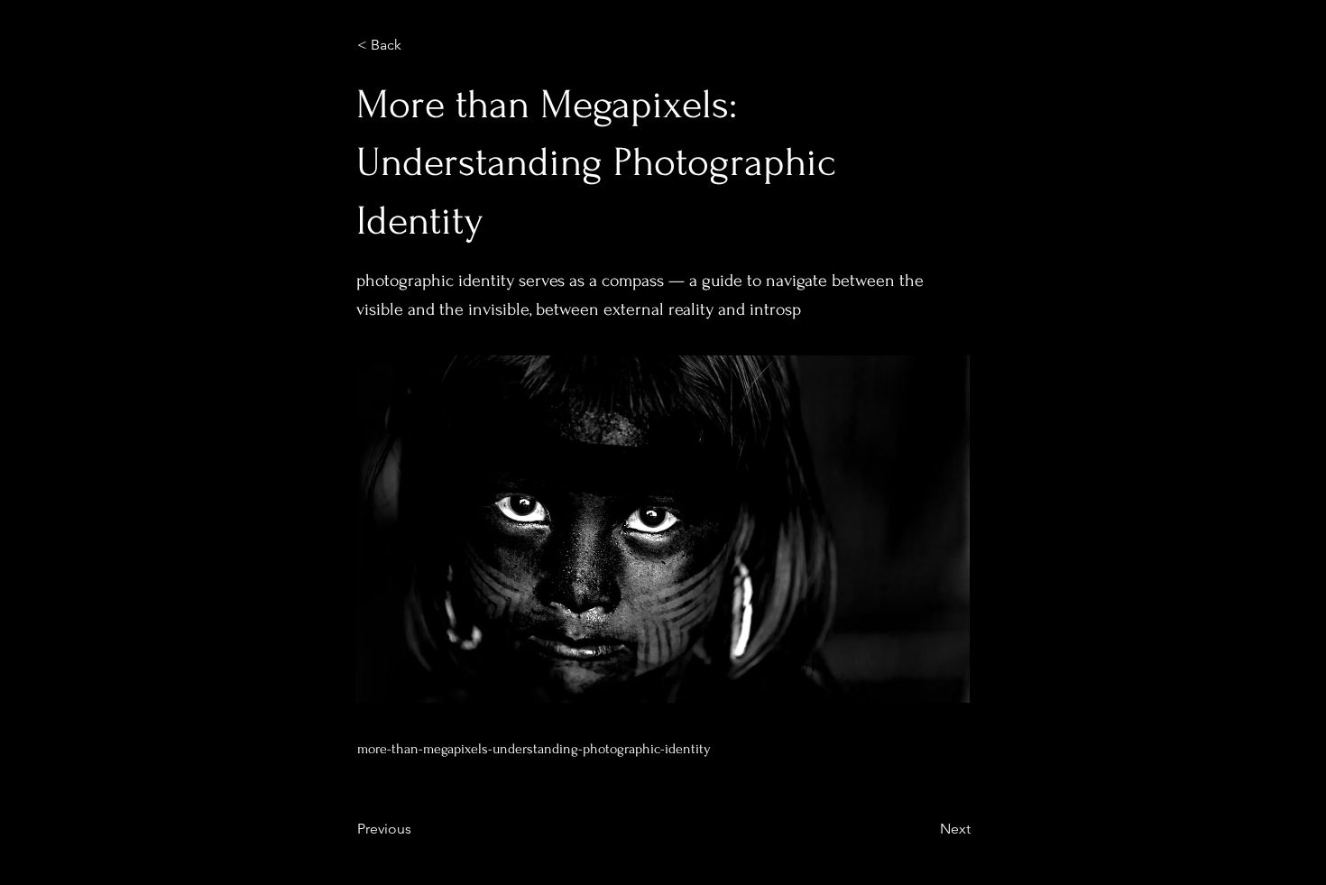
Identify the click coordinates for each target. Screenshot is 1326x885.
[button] (416, 45)
